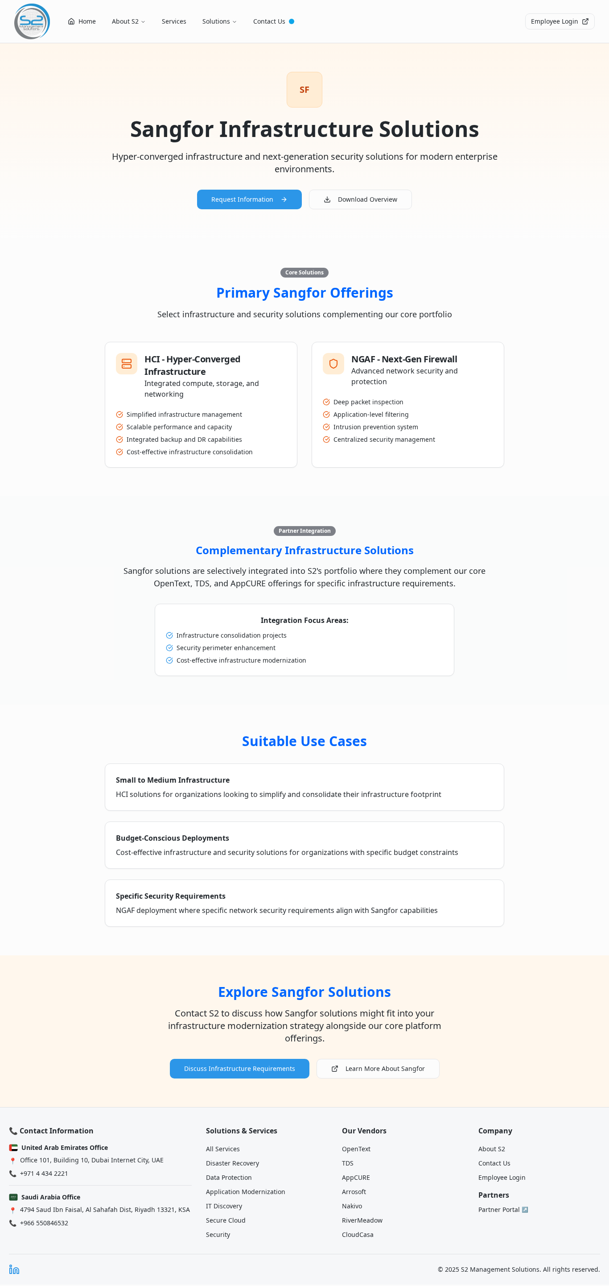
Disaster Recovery (232, 1163)
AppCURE (356, 1177)
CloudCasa (358, 1234)
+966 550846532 (44, 1223)
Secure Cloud (226, 1220)
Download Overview (367, 199)
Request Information (242, 199)
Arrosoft (354, 1191)
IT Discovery (224, 1206)
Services (174, 21)
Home (87, 21)
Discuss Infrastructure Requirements (239, 1068)
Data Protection (229, 1177)
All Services (223, 1149)
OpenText (356, 1149)
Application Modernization (245, 1191)
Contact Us (269, 21)
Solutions (216, 21)
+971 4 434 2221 (44, 1173)
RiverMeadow (362, 1220)
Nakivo (352, 1206)
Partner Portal (503, 1209)
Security (218, 1234)
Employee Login (554, 21)
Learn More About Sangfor (385, 1068)
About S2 (125, 21)
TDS (348, 1163)
